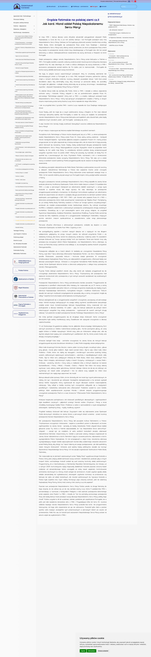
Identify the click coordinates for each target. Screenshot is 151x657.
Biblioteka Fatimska (20, 253)
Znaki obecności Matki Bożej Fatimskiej (25, 59)
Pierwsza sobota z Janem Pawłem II (24, 122)
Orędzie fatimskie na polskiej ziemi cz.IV (24, 212)
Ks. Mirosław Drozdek (20, 243)
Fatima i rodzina (19, 176)
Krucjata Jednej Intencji (106, 1)
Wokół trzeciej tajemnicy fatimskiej (24, 76)
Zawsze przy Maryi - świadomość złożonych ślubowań (23, 199)
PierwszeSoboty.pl (115, 17)
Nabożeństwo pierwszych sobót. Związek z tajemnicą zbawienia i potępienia (23, 137)
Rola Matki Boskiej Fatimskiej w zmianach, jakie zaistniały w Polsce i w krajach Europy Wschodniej (24, 112)
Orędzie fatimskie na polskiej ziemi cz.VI (24, 204)
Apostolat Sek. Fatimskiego (22, 16)
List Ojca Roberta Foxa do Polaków (24, 186)
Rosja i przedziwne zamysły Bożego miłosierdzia (24, 131)
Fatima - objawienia (20, 26)
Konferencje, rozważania (21, 32)
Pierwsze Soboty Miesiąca (120, 1)
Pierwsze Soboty (19, 19)
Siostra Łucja (18, 240)
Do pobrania (63, 6)
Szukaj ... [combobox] (124, 6)
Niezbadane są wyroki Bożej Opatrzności (22, 143)
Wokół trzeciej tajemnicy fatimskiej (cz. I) (25, 85)
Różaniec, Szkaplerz (20, 29)
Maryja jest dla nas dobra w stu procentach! (23, 159)
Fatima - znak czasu (20, 179)
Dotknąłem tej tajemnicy (21, 183)
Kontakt (103, 6)
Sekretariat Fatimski (20, 247)
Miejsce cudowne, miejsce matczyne (24, 155)
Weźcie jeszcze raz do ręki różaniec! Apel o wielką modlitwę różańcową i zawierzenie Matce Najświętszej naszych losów (24, 97)
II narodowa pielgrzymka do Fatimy (24, 169)
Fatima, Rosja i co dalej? (21, 172)
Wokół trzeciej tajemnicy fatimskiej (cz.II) (24, 90)
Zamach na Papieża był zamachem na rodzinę (25, 72)
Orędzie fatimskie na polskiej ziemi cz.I (25, 224)
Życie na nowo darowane (21, 56)
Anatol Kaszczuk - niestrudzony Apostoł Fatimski (25, 147)
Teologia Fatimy (19, 230)
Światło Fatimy (19, 227)
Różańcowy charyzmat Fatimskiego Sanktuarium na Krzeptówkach (24, 106)
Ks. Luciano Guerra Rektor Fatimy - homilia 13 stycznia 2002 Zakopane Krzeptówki (24, 37)
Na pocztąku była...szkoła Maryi (23, 152)
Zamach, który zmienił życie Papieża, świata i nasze (24, 63)
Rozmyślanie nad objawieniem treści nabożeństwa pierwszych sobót (24, 118)
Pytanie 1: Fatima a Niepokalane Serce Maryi (25, 48)
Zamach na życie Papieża (21, 68)
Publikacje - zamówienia (80, 6)
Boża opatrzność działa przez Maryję (24, 190)
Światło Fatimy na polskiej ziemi (23, 102)
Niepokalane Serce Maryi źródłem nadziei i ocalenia (24, 194)
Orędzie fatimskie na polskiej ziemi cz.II (25, 220)
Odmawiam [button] (91, 651)
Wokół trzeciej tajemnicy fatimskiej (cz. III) (25, 80)
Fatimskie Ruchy (19, 250)
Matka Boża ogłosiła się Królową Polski (25, 52)
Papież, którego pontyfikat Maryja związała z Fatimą (24, 126)
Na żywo (95, 6)
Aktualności (52, 6)
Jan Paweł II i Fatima (20, 234)
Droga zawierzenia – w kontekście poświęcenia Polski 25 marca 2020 (23, 43)
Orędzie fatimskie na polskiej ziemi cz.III (25, 217)
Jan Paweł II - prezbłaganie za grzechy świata (25, 164)
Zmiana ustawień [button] (103, 651)
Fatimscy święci (18, 237)
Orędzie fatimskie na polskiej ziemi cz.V (25, 208)
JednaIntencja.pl (115, 13)
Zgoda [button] (83, 651)
